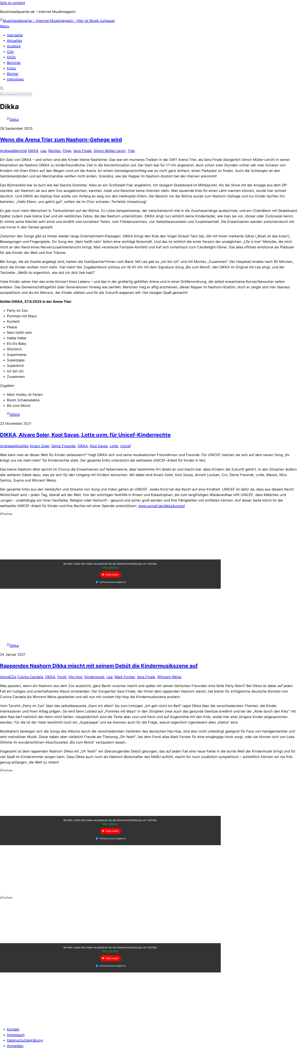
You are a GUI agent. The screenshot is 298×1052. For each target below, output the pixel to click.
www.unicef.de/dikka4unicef (161, 506)
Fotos (11, 68)
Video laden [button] (111, 574)
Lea (43, 151)
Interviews (15, 79)
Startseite (15, 35)
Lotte (114, 446)
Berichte (14, 63)
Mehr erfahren (110, 567)
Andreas (6, 151)
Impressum (15, 1035)
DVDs (11, 57)
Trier (131, 151)
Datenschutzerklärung (25, 1040)
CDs (10, 52)
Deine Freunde (63, 446)
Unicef (125, 446)
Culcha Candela (30, 677)
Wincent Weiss (169, 677)
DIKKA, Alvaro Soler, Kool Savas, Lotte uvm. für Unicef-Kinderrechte (85, 435)
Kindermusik (94, 677)
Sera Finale (82, 151)
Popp (67, 151)
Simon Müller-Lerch (110, 151)
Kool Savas (99, 446)
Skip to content (12, 3)
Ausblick (14, 46)
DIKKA (33, 151)
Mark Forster (125, 677)
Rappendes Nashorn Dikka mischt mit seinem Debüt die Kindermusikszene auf (99, 666)
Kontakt (13, 1029)
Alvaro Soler (39, 446)
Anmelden (15, 1046)
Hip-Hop (75, 677)
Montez (54, 151)
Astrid (4, 677)
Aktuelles (14, 41)
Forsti (61, 677)
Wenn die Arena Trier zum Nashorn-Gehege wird (61, 139)
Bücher (12, 74)
